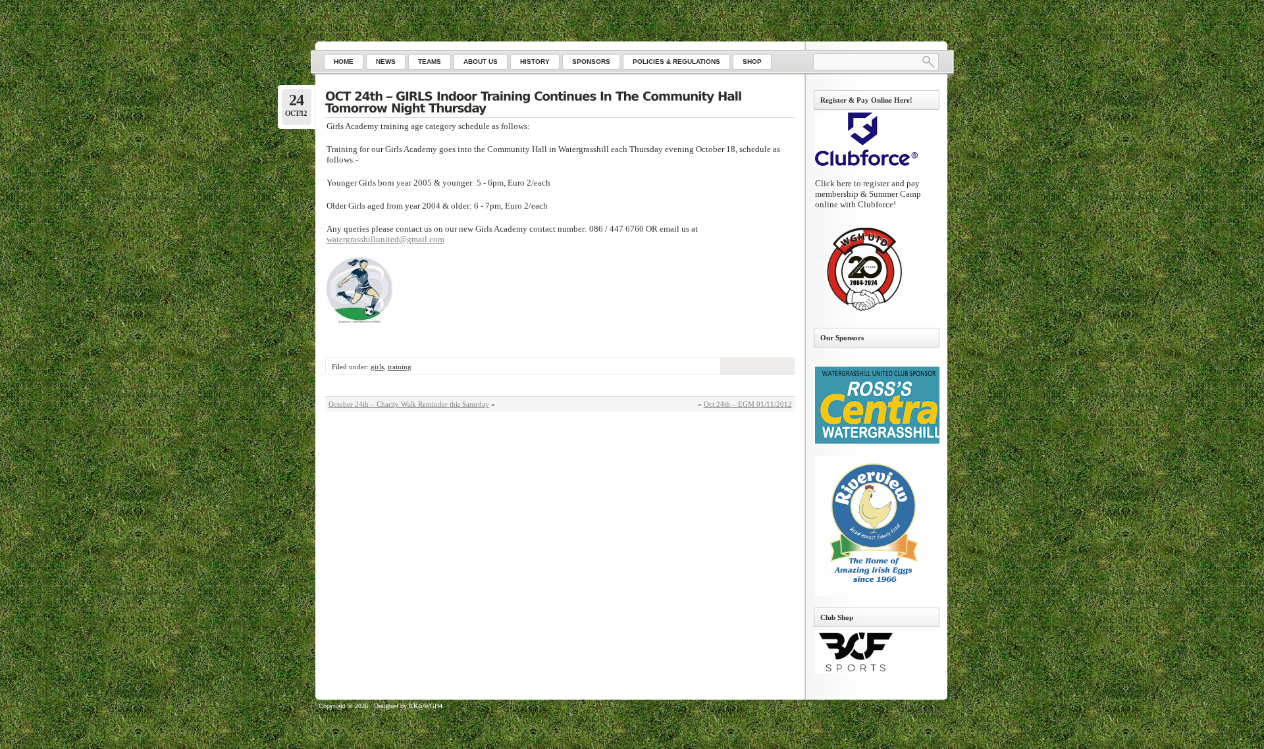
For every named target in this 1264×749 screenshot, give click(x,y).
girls (377, 367)
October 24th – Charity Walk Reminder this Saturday (409, 404)
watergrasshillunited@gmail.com (385, 239)
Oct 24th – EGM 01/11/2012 (748, 404)
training (399, 367)
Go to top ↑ (931, 709)
